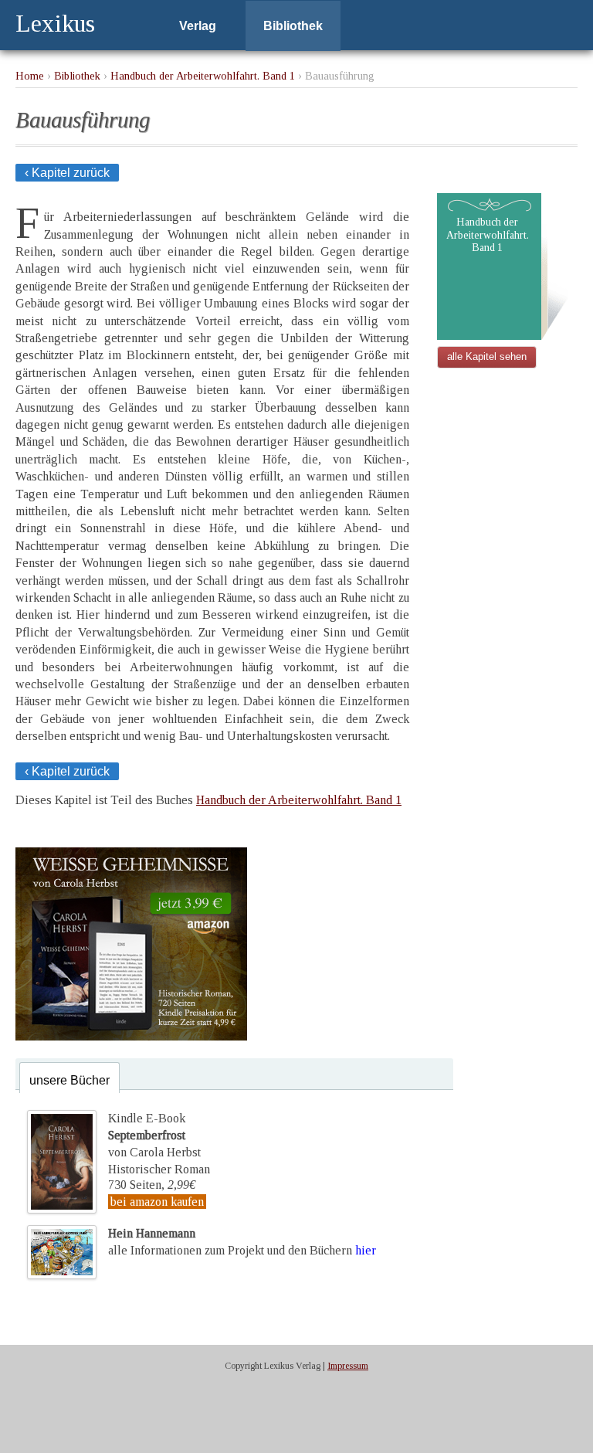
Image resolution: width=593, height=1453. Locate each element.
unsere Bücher (69, 1080)
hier (365, 1250)
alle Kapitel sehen (487, 356)
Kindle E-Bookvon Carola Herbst (154, 1135)
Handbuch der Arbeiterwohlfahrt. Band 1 (202, 76)
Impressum (347, 1365)
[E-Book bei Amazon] (131, 1036)
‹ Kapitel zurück (67, 172)
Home (29, 76)
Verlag (197, 25)
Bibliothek (293, 25)
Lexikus (55, 23)
